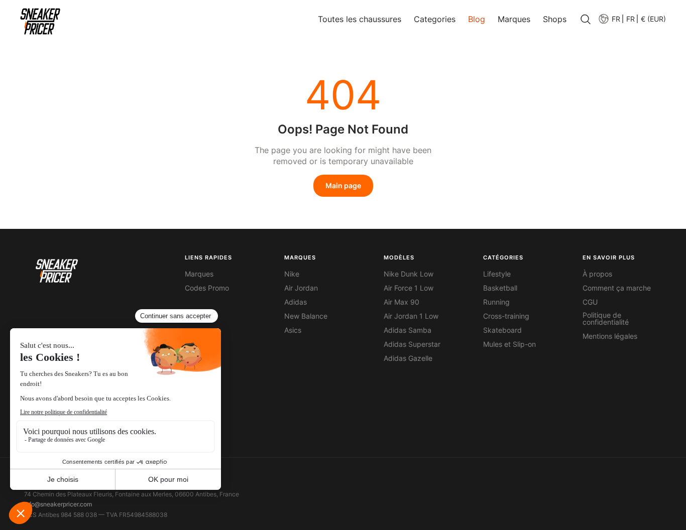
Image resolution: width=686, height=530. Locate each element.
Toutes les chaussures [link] (359, 19)
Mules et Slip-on (509, 344)
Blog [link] (476, 19)
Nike (291, 274)
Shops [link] (554, 19)
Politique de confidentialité (606, 319)
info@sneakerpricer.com (58, 504)
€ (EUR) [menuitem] (653, 19)
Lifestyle (497, 274)
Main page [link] (343, 185)
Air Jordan (301, 288)
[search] (586, 20)
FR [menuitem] (630, 19)
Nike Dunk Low (408, 274)
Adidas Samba (407, 330)
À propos (597, 274)
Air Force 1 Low (408, 288)
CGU (590, 302)
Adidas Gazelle (408, 358)
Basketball (500, 288)
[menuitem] (609, 19)
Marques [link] (514, 19)
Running (496, 302)
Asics (292, 330)
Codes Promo (207, 288)
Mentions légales (610, 336)
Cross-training (506, 316)
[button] (630, 19)
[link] (40, 21)
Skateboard (502, 330)
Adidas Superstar (412, 344)
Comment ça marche (617, 288)
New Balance (305, 316)
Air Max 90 (401, 302)
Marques (199, 274)
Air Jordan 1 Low (411, 316)
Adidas (295, 302)
